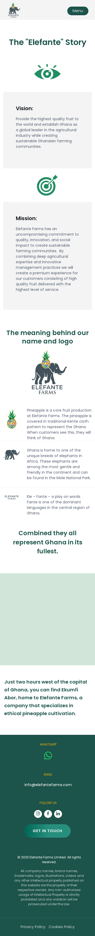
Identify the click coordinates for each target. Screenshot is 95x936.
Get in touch (47, 830)
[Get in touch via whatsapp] (48, 755)
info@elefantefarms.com (48, 784)
